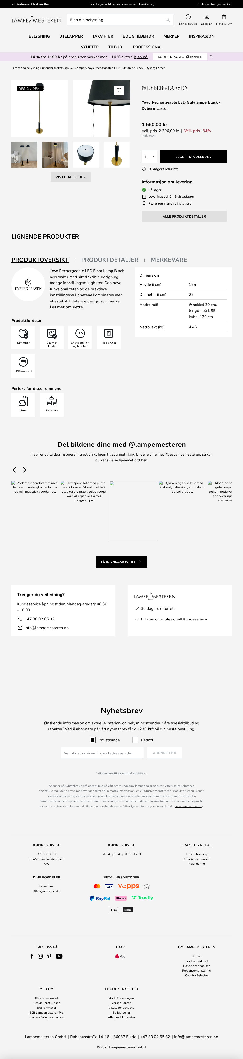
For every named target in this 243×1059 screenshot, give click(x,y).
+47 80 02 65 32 (40, 618)
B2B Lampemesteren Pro (47, 1012)
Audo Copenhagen (121, 998)
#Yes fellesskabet (46, 998)
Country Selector (196, 975)
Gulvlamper (78, 68)
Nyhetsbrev (46, 886)
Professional (148, 46)
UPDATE (180, 56)
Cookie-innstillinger (46, 1003)
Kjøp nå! (141, 56)
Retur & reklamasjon (196, 859)
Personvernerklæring (196, 970)
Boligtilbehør (121, 1012)
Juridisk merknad (196, 961)
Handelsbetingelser (196, 966)
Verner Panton (121, 1003)
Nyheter (89, 46)
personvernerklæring (188, 806)
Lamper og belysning (25, 68)
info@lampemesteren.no (47, 627)
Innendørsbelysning (55, 68)
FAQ (46, 863)
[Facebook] (32, 956)
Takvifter (102, 36)
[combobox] (120, 19)
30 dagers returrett (46, 891)
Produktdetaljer (109, 259)
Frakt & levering (196, 854)
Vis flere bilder (71, 177)
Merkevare (169, 259)
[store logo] (36, 19)
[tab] (43, 260)
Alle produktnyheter (121, 1017)
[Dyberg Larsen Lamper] (165, 87)
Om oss (196, 956)
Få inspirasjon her (118, 561)
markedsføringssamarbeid (46, 1017)
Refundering (196, 863)
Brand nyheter (46, 1007)
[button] (24, 155)
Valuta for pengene (121, 1007)
